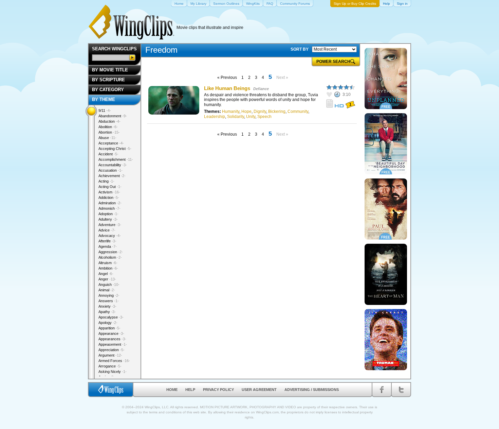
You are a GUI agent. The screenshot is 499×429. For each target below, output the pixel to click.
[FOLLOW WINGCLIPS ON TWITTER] (401, 389)
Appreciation (111, 350)
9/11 (104, 110)
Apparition (109, 328)
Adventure (109, 225)
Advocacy (109, 236)
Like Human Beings (227, 88)
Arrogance (110, 366)
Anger (107, 279)
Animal (106, 290)
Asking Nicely (112, 372)
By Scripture (108, 79)
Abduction (109, 121)
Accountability (112, 165)
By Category (108, 89)
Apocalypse (111, 317)
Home (172, 390)
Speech (264, 116)
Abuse (107, 138)
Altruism (107, 263)
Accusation (110, 170)
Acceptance (111, 143)
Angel (105, 274)
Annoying (108, 295)
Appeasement (112, 344)
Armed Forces (114, 361)
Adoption (108, 214)
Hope (246, 111)
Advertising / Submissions (311, 390)
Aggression (110, 252)
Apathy (107, 312)
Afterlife (107, 241)
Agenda (107, 246)
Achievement (112, 176)
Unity (250, 116)
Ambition (108, 268)
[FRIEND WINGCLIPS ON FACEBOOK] (382, 389)
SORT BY (300, 49)
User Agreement (259, 390)
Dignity (260, 111)
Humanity (230, 111)
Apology (107, 323)
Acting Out (110, 187)
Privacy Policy (218, 390)
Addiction (108, 197)
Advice (106, 230)
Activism (109, 192)
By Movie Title (110, 69)
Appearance (111, 333)
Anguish (108, 284)
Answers (108, 301)
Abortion (109, 132)
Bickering (276, 111)
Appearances (112, 339)
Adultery (108, 219)
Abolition (108, 127)
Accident (108, 154)
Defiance (261, 89)
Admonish (109, 208)
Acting (106, 181)
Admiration (110, 203)
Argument (110, 355)
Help (190, 390)
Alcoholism (110, 257)
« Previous (227, 77)
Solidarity (235, 116)
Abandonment (112, 116)
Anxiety (107, 306)
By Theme (103, 99)
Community (298, 111)
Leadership (214, 116)
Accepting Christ (114, 149)
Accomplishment (115, 159)
